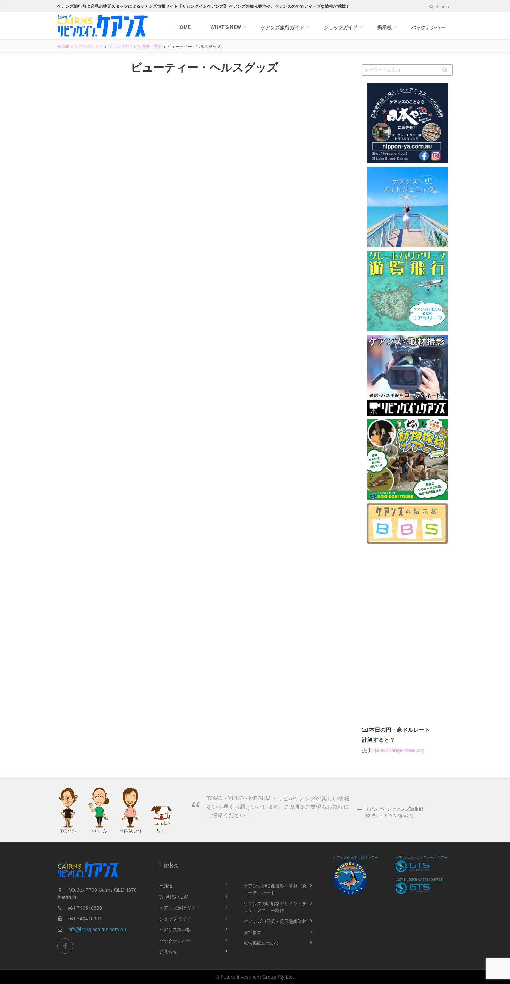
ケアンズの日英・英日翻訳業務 (275, 921)
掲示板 (384, 27)
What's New (225, 27)
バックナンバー (428, 27)
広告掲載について (262, 943)
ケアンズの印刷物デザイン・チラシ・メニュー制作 (275, 907)
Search (441, 6)
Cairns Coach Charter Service (419, 879)
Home (183, 27)
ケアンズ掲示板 (175, 929)
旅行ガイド (282, 27)
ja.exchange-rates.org (399, 750)
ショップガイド (341, 27)
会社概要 (253, 932)
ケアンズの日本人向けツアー (355, 857)
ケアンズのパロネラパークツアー (422, 857)
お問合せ (168, 951)
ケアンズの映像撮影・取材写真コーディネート (275, 889)
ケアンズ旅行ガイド (179, 907)
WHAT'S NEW (173, 896)
